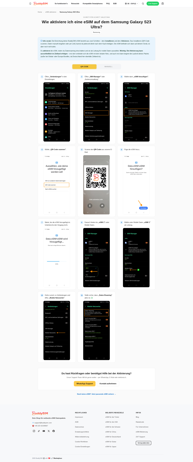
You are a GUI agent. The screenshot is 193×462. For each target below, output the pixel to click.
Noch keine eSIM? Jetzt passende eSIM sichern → (96, 394)
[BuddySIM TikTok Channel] (39, 431)
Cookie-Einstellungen (82, 446)
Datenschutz (79, 427)
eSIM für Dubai (110, 442)
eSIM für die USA (111, 422)
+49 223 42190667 (41, 426)
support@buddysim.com (43, 423)
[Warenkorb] (162, 3)
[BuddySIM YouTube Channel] (44, 431)
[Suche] (143, 3)
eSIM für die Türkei (112, 417)
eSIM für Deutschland (113, 437)
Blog (137, 417)
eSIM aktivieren (50, 12)
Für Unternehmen (142, 427)
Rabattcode (140, 422)
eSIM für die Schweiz (112, 427)
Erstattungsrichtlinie (82, 432)
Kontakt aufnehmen (108, 384)
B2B (115, 3)
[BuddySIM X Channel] (48, 431)
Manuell (109, 66)
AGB (76, 422)
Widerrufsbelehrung (82, 437)
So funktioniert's (61, 3)
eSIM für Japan (110, 446)
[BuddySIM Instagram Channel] (34, 431)
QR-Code (84, 66)
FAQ (108, 3)
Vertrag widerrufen (143, 443)
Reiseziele (75, 3)
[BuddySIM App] (30, 3)
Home (40, 12)
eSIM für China (110, 432)
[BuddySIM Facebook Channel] (53, 431)
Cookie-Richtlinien (81, 442)
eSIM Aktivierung (142, 432)
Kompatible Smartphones (93, 3)
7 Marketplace (57, 458)
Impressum (79, 417)
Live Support (152, 3)
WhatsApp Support (85, 384)
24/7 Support (140, 437)
